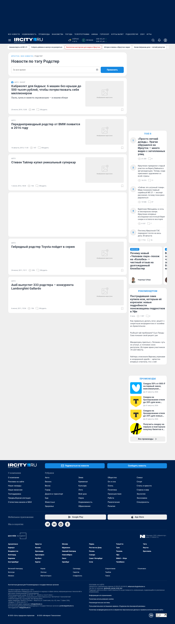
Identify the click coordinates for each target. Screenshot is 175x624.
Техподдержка (14, 494)
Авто (47, 477)
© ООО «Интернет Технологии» (49, 615)
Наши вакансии (15, 490)
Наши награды (14, 486)
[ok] (67, 524)
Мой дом (82, 494)
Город (47, 490)
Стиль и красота (144, 486)
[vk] (54, 524)
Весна (47, 486)
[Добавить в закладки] (122, 109)
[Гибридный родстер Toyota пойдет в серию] (104, 254)
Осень (110, 486)
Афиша (94, 34)
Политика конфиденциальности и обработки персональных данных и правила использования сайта (126, 610)
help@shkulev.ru (24, 608)
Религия (111, 506)
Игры (149, 34)
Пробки (88, 40)
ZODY (142, 34)
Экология (141, 494)
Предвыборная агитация (19, 498)
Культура (82, 486)
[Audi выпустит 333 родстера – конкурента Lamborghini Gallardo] (104, 292)
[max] (60, 524)
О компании (13, 477)
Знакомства (57, 34)
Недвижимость (29, 34)
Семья (139, 477)
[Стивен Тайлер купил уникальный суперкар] (104, 170)
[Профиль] (165, 40)
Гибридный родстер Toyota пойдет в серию (43, 247)
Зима (80, 477)
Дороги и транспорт (54, 494)
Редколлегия (132, 34)
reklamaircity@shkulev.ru (136, 586)
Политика (112, 490)
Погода (68, 34)
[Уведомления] (159, 40)
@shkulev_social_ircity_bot (113, 588)
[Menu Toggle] (10, 40)
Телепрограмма (81, 34)
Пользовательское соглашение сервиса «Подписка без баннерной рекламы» (117, 606)
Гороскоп (104, 34)
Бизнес (48, 481)
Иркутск (15, 56)
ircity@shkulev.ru (36, 604)
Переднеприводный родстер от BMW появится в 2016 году (45, 126)
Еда (46, 498)
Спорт (139, 481)
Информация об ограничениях (100, 595)
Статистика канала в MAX (20, 502)
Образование (84, 506)
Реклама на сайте (16, 481)
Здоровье (49, 506)
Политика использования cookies (101, 599)
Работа (111, 498)
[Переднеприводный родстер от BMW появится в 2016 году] (104, 132)
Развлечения (114, 502)
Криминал (83, 481)
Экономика (142, 498)
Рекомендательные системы (99, 603)
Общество (112, 477)
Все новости (14, 34)
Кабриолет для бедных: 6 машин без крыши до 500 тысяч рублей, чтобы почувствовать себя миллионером (46, 89)
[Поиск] (153, 40)
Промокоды (44, 34)
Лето (80, 490)
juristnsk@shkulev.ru (66, 606)
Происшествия (114, 494)
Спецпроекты (143, 502)
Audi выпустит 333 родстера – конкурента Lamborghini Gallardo (42, 286)
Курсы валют (117, 34)
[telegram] (47, 524)
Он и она (112, 481)
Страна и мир (143, 490)
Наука (81, 498)
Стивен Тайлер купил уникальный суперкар (43, 162)
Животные (50, 502)
